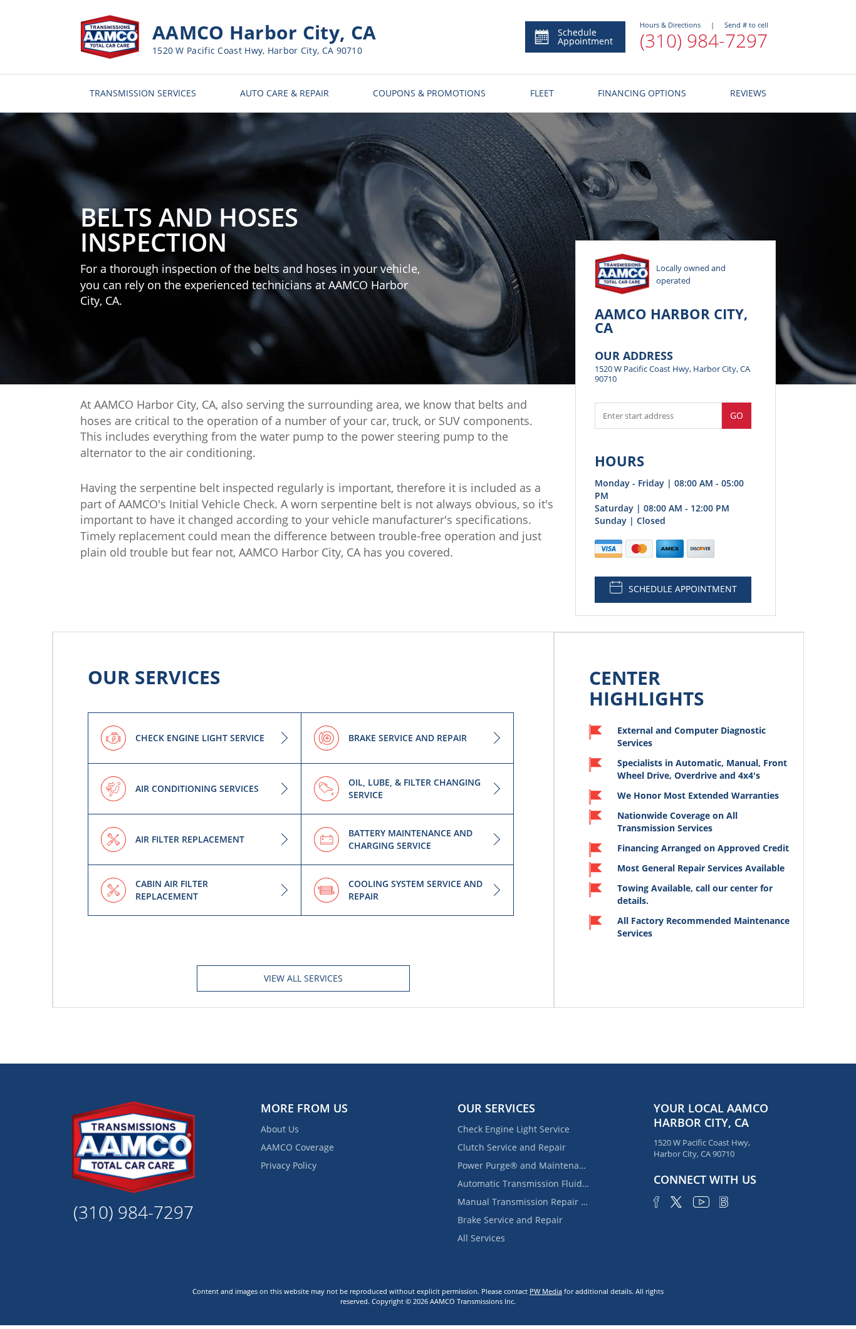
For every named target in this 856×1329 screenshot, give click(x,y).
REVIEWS (748, 93)
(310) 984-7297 (704, 40)
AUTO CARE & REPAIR (284, 93)
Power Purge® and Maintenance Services (523, 1165)
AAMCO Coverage (297, 1147)
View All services (303, 978)
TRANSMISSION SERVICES (143, 93)
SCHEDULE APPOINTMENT (683, 589)
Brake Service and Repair (510, 1220)
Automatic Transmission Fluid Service (523, 1183)
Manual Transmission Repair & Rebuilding (523, 1202)
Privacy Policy (288, 1165)
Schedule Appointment (585, 36)
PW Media (546, 1291)
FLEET (542, 93)
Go (736, 415)
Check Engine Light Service (513, 1129)
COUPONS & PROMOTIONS (429, 93)
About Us (280, 1129)
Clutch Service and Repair (511, 1147)
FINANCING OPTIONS (642, 93)
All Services (481, 1238)
